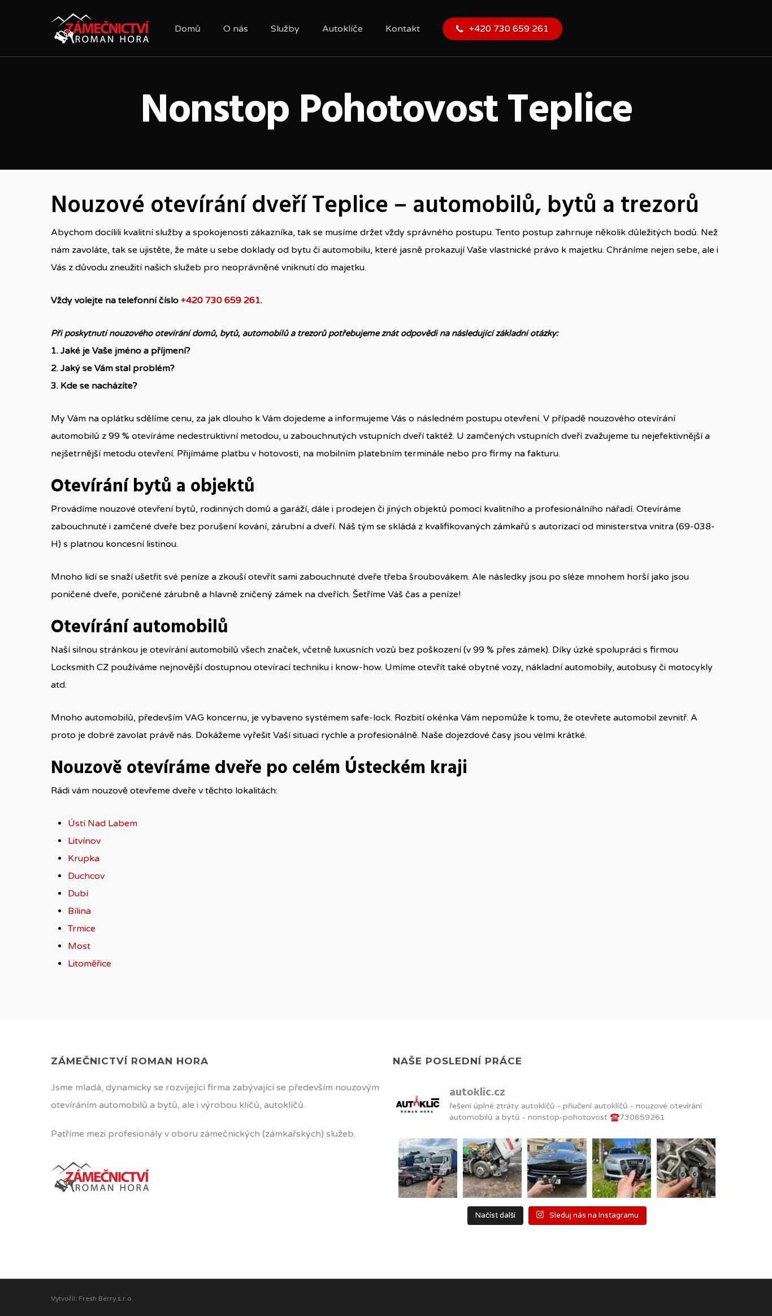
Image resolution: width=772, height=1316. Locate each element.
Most (79, 946)
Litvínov (84, 841)
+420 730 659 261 (221, 300)
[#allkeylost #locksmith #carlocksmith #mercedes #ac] (492, 1167)
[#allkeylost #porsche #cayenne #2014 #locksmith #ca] (556, 1167)
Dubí (78, 893)
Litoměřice (89, 963)
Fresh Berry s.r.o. (106, 1298)
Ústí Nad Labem (102, 823)
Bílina (79, 911)
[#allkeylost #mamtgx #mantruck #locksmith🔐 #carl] (427, 1167)
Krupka (83, 858)
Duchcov (86, 876)
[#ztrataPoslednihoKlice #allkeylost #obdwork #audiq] (621, 1167)
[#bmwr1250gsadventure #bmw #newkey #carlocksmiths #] (686, 1167)
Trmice (82, 928)
